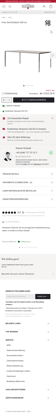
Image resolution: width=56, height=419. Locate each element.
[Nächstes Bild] (52, 55)
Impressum (11, 376)
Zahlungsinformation (15, 361)
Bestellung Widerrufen (16, 381)
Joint (10, 17)
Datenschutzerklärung (16, 350)
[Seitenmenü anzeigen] (4, 6)
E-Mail (24, 164)
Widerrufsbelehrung (15, 366)
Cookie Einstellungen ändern (18, 371)
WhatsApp (48, 12)
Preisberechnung (11, 93)
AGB (8, 345)
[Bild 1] (23, 85)
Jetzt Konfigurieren (33, 100)
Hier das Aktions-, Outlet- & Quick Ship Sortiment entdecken (28, 1)
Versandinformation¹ (15, 355)
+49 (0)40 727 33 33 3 (8, 12)
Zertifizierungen (14, 398)
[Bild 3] (28, 85)
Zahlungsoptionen (15, 390)
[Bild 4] (30, 85)
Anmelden (41, 296)
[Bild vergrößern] (51, 32)
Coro (3, 17)
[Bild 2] (25, 85)
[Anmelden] (44, 6)
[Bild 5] (32, 85)
